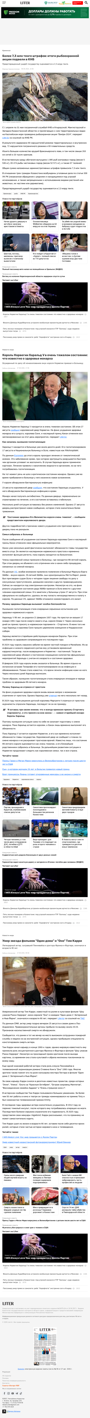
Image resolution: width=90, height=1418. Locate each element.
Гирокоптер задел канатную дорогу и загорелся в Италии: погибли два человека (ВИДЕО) (43, 862)
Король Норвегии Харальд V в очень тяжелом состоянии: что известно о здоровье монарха (43, 314)
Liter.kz (5, 138)
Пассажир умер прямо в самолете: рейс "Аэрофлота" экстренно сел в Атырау (37, 337)
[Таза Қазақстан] (66, 3)
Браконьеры (7, 193)
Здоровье (6, 779)
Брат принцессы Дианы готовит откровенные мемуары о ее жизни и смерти (41, 774)
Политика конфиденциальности (14, 1381)
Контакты (5, 1383)
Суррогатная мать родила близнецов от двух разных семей (29, 855)
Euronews (19, 455)
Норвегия (16, 779)
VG (15, 572)
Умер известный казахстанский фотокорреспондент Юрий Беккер (36, 1142)
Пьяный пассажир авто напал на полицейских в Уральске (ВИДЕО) (32, 269)
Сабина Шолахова (8, 368)
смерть (24, 1147)
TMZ (82, 1018)
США (5, 1147)
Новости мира (10, 304)
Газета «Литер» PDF (10, 1386)
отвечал (53, 695)
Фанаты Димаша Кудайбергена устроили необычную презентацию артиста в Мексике (41, 323)
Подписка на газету (77, 3)
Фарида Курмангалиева (11, 69)
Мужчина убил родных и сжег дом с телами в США (25, 1228)
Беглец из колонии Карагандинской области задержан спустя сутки (33, 276)
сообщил (15, 430)
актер (17, 1147)
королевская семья (28, 779)
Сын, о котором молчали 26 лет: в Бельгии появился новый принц (35, 769)
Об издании (6, 1376)
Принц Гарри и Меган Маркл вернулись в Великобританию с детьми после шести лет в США (44, 1220)
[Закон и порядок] (51, 3)
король (39, 779)
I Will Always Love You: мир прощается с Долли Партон (37, 306)
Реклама (5, 1378)
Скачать (21, 1369)
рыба (16, 193)
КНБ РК (23, 193)
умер (11, 1147)
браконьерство (33, 193)
